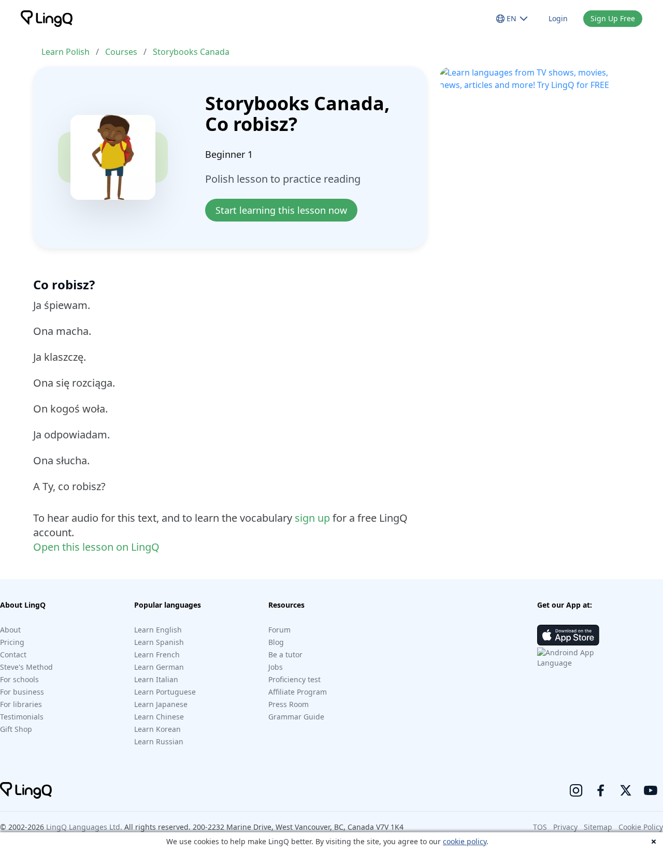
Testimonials (22, 717)
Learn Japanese (161, 704)
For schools (19, 679)
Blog (276, 642)
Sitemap (598, 827)
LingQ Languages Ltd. (84, 827)
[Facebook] (600, 790)
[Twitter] (625, 790)
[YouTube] (650, 790)
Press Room (288, 704)
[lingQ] (47, 18)
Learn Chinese (159, 717)
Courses (121, 51)
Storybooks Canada (191, 51)
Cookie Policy (640, 827)
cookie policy (464, 841)
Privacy (565, 827)
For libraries (21, 704)
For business (22, 692)
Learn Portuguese (165, 692)
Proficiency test (294, 679)
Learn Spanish (159, 642)
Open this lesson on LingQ (96, 547)
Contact (13, 654)
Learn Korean (157, 729)
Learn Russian (158, 741)
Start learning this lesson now (281, 210)
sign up (312, 518)
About (10, 630)
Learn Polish (65, 51)
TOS (540, 827)
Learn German (159, 667)
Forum (279, 630)
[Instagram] (576, 790)
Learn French (157, 654)
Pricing (12, 642)
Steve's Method (26, 667)
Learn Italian (156, 679)
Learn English (158, 630)
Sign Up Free (612, 18)
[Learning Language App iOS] (568, 635)
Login (558, 18)
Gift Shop (16, 729)
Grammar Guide (296, 717)
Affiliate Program (297, 692)
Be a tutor (285, 654)
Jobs (275, 667)
